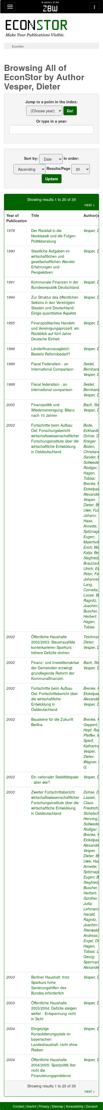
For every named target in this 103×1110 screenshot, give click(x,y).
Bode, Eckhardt (90, 427)
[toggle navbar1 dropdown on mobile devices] (10, 6)
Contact (18, 1106)
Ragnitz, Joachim (90, 603)
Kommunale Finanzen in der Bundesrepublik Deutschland (55, 284)
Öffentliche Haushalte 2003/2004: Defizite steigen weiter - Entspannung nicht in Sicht (54, 1010)
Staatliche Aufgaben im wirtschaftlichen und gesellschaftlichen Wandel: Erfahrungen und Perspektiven (53, 261)
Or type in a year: (51, 121)
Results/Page (58, 168)
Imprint (31, 1106)
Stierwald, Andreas (91, 932)
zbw (50, 8)
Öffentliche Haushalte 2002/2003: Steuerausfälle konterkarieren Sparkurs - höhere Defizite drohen (53, 644)
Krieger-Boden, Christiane (91, 446)
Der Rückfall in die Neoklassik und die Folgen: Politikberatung (53, 236)
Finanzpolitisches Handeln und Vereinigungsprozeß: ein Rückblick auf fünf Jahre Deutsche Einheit (55, 330)
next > (90, 204)
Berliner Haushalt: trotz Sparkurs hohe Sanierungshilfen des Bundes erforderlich (50, 985)
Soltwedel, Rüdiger (92, 465)
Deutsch (92, 1106)
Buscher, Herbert (90, 613)
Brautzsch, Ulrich (92, 565)
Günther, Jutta (90, 900)
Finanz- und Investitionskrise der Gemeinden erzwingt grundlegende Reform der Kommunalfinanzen (55, 670)
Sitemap (57, 1106)
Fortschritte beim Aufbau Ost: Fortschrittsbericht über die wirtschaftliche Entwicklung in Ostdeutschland (54, 698)
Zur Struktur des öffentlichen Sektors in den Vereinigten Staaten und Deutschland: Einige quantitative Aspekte (54, 305)
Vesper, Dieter (89, 502)
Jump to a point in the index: (51, 101)
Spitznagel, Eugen (92, 534)
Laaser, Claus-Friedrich (90, 803)
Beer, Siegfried (93, 555)
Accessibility (74, 1106)
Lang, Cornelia (90, 587)
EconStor (18, 46)
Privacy (44, 1106)
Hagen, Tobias (89, 475)
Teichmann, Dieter (93, 639)
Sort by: (31, 158)
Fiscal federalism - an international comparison (51, 387)
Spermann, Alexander (92, 964)
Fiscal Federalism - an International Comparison (52, 366)
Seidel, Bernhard (91, 366)
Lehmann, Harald (91, 911)
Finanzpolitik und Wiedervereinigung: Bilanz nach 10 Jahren (53, 410)
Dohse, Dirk (93, 435)
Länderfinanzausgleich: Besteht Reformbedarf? (50, 351)
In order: (71, 158)
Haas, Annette (89, 523)
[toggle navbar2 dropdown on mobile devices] (94, 6)
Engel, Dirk (92, 940)
